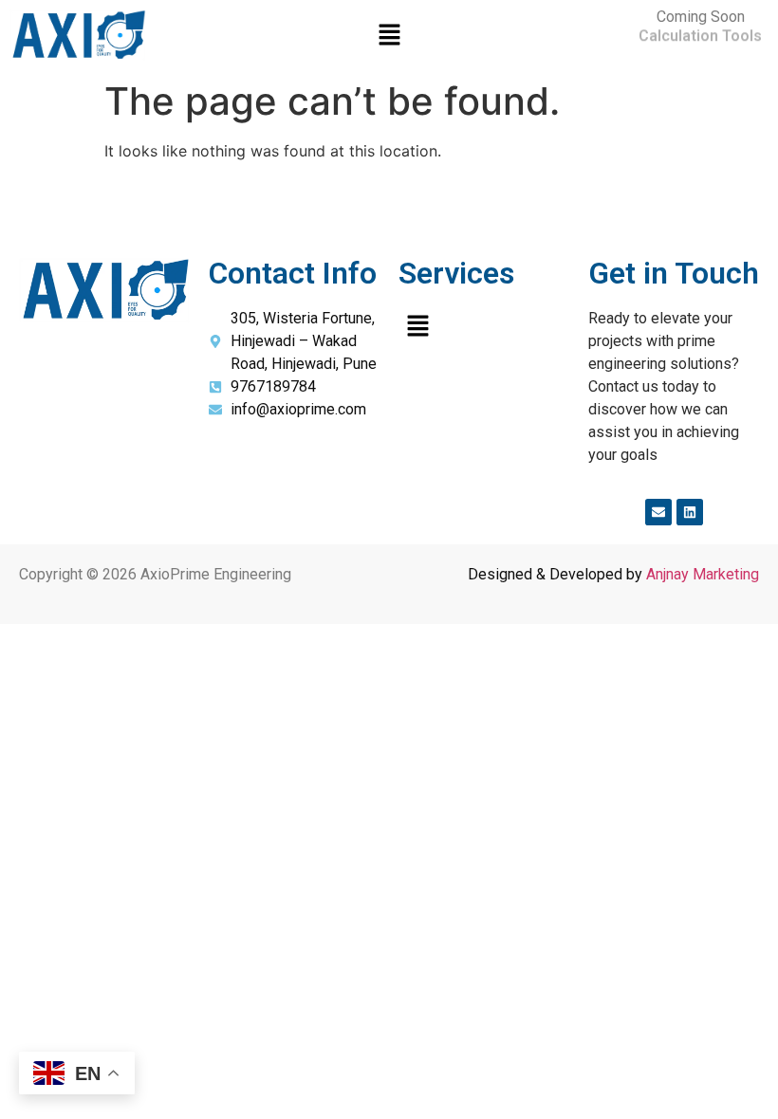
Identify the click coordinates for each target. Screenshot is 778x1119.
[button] (389, 35)
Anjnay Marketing (702, 574)
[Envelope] (658, 512)
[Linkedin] (689, 512)
